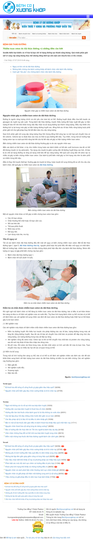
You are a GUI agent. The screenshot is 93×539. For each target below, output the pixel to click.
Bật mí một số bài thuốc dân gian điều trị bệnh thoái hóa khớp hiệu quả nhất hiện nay (38, 422)
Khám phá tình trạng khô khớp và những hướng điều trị (26, 466)
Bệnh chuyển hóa (24, 34)
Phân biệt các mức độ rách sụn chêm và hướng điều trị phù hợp (29, 463)
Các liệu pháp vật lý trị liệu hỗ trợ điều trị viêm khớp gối (26, 419)
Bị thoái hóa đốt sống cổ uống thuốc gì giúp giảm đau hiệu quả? (29, 387)
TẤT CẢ (14, 34)
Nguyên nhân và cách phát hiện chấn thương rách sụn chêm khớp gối (32, 470)
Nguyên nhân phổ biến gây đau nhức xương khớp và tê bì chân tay (31, 391)
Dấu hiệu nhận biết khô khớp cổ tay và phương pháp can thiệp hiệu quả (32, 459)
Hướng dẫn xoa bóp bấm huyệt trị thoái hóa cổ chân (25, 409)
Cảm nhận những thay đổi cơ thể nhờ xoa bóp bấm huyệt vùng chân (31, 433)
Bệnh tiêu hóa (52, 34)
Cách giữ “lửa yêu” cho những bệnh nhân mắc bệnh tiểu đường (37, 72)
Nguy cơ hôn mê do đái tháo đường (26, 66)
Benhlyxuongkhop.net (65, 509)
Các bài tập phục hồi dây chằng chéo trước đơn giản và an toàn (29, 416)
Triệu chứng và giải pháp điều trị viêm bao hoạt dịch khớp (27, 477)
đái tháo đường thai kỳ (29, 245)
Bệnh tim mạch (76, 34)
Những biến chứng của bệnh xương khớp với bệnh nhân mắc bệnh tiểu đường (42, 69)
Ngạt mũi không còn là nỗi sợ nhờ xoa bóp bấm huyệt (25, 405)
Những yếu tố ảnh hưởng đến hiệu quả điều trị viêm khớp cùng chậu (31, 453)
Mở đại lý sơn (11, 537)
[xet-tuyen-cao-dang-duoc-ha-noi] (46, 24)
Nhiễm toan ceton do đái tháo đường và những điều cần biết (33, 48)
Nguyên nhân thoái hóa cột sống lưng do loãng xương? (26, 426)
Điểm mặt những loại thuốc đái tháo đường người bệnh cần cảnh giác (31, 436)
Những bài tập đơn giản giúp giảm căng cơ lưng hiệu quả (27, 456)
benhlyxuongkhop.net (81, 377)
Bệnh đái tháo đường (14, 44)
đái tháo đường (46, 165)
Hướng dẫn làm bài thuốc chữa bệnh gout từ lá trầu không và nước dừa (32, 412)
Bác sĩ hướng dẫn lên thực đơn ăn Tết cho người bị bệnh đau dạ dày (31, 429)
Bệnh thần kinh (64, 34)
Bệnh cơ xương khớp (39, 34)
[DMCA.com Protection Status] (38, 527)
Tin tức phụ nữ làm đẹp (35, 537)
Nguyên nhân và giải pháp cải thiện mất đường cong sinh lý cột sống (31, 473)
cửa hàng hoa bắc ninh (61, 537)
